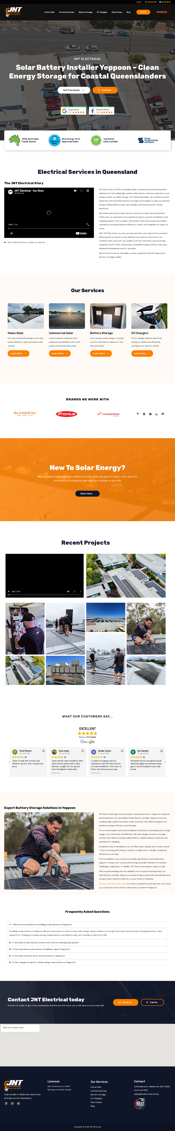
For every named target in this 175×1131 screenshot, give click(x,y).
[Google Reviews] (18, 1103)
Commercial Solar (66, 12)
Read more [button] (17, 773)
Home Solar (49, 12)
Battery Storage (85, 12)
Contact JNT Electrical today (112, 883)
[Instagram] (12, 1103)
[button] (165, 762)
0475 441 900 (141, 1090)
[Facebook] (6, 1103)
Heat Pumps (117, 12)
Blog (128, 12)
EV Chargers (102, 12)
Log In (138, 2)
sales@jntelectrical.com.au (146, 1094)
